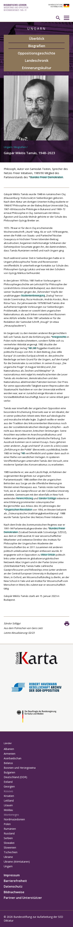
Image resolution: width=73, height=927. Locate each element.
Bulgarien (9, 772)
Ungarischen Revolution (18, 509)
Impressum (12, 875)
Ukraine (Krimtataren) (17, 861)
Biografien (36, 46)
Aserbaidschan (12, 758)
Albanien (9, 749)
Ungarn (8, 147)
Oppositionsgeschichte (36, 53)
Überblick (36, 38)
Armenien (9, 753)
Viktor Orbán (48, 554)
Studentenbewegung (33, 295)
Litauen (8, 805)
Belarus (8, 763)
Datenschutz (13, 886)
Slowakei (9, 843)
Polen (7, 824)
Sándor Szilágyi (47, 498)
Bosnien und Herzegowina (20, 767)
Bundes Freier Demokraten (46, 177)
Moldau (8, 810)
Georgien (9, 786)
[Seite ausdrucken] (66, 623)
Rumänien (10, 828)
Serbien (8, 838)
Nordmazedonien (14, 819)
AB (30, 348)
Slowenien (10, 847)
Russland (9, 833)
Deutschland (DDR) (15, 777)
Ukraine (8, 857)
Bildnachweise (14, 892)
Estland (8, 782)
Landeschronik (36, 60)
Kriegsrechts (59, 337)
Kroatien (9, 796)
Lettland (9, 800)
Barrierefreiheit (15, 881)
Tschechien (10, 852)
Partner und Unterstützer (23, 898)
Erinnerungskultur (36, 68)
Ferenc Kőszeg (24, 498)
